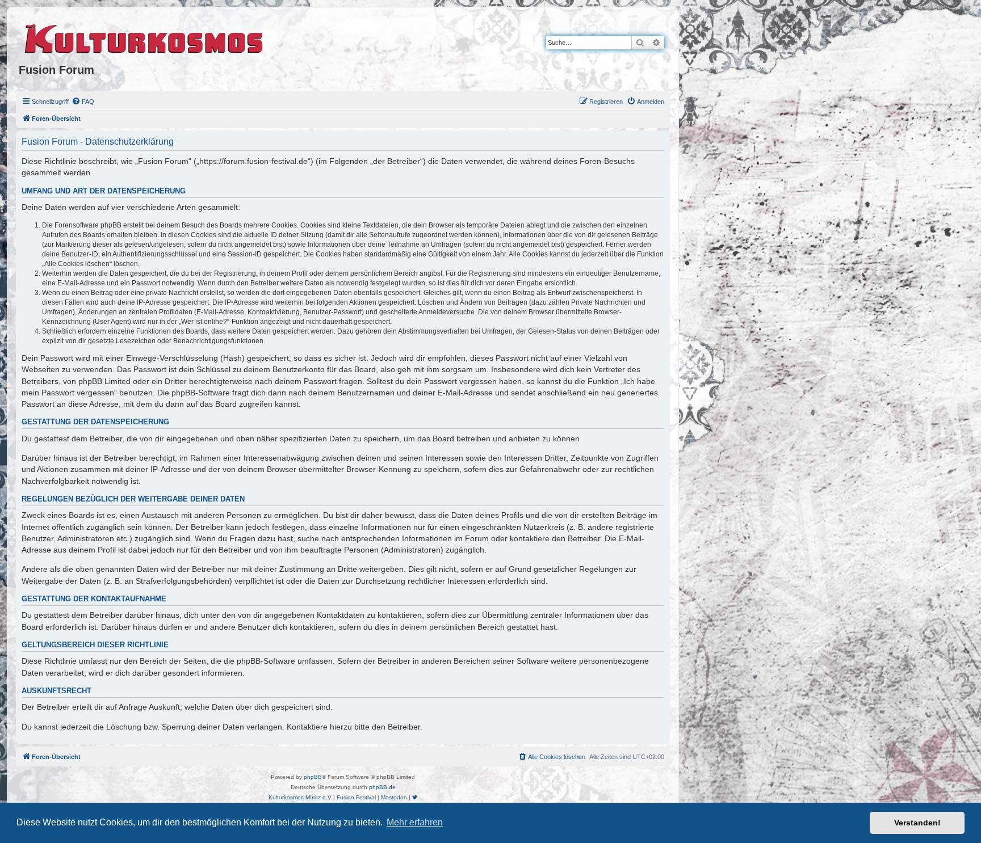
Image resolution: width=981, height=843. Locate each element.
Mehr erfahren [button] (415, 822)
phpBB (313, 777)
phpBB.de (382, 787)
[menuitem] (83, 101)
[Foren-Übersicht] (144, 37)
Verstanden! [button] (917, 822)
